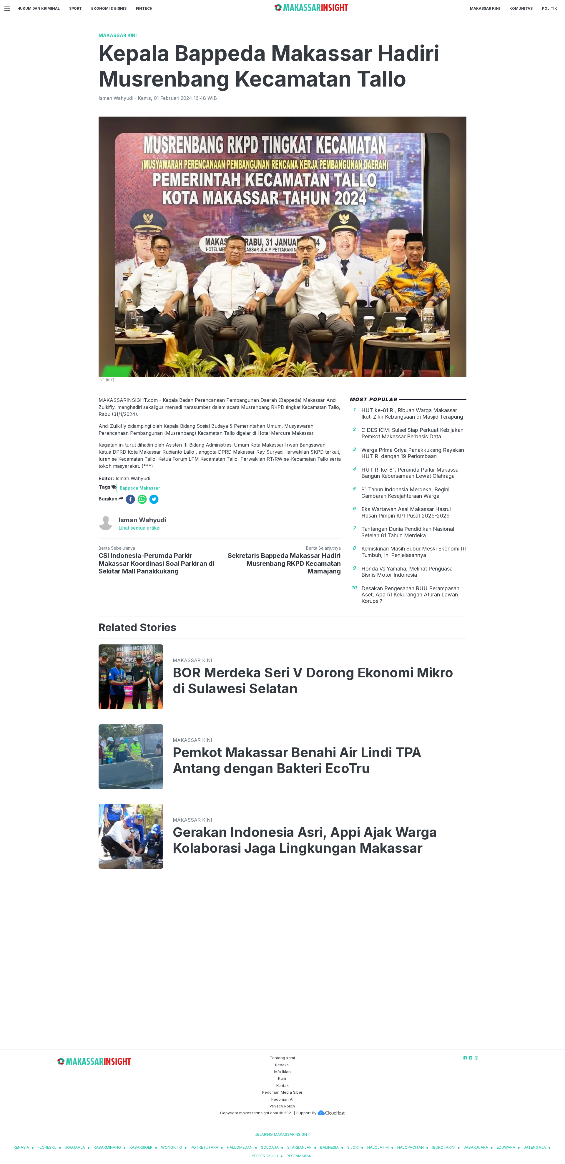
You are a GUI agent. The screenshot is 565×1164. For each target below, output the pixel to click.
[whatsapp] (142, 499)
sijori (353, 1147)
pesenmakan (299, 1155)
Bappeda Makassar (140, 487)
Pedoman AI (282, 1099)
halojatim (378, 1147)
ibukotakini (443, 1147)
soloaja (270, 1147)
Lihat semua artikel (139, 528)
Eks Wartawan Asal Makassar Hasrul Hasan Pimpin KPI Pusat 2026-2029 (406, 512)
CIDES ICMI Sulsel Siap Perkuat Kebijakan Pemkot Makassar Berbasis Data (412, 433)
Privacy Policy (282, 1106)
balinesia (329, 1147)
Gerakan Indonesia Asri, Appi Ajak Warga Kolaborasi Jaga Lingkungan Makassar (305, 840)
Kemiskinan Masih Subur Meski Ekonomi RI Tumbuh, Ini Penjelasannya (413, 551)
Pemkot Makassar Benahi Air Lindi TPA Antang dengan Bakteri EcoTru (297, 760)
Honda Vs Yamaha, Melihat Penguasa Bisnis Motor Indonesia (407, 572)
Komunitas (521, 8)
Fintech (144, 8)
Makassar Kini (485, 8)
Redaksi (282, 1064)
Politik (549, 8)
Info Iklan (282, 1071)
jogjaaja (75, 1147)
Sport (75, 8)
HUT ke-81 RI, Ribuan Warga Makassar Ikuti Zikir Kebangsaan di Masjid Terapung (412, 413)
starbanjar (299, 1147)
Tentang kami (282, 1057)
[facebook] (130, 499)
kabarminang (107, 1147)
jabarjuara (476, 1147)
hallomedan (239, 1147)
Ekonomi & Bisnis (109, 8)
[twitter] (154, 499)
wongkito (171, 1147)
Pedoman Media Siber (282, 1092)
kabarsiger (140, 1147)
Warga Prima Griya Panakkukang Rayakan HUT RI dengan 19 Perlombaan (412, 453)
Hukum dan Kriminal (38, 8)
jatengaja (535, 1147)
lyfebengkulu (264, 1155)
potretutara (204, 1147)
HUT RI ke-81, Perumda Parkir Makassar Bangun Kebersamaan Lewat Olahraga (410, 473)
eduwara (506, 1147)
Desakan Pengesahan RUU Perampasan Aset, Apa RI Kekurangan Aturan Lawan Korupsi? (410, 594)
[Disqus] (282, 965)
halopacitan (410, 1147)
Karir (282, 1078)
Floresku (47, 1147)
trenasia (20, 1147)
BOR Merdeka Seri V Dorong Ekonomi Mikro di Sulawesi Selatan (313, 681)
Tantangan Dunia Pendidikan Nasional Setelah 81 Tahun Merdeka (407, 532)
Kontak (282, 1085)
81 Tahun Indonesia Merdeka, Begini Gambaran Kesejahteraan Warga (405, 492)
